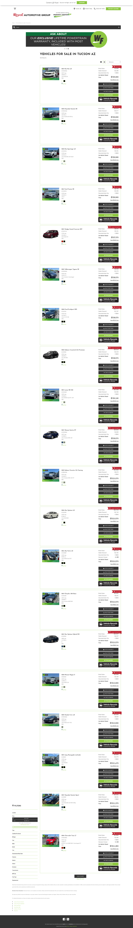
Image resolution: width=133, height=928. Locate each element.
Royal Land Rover (17, 905)
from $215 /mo (114, 280)
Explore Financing (98, 586)
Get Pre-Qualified (108, 95)
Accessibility (75, 926)
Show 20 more (80, 876)
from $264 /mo (114, 481)
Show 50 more (80, 879)
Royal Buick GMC (17, 907)
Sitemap (71, 926)
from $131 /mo (114, 80)
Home (13, 23)
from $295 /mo (114, 726)
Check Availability (109, 84)
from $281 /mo (114, 521)
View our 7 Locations (113, 8)
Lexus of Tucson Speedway (19, 903)
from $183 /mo (114, 240)
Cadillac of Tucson (17, 909)
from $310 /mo (114, 766)
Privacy (68, 926)
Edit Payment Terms (25, 824)
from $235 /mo (114, 401)
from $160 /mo (114, 120)
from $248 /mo (114, 441)
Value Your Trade (109, 87)
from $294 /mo (114, 686)
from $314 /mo (114, 806)
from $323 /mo (114, 849)
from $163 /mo (114, 160)
